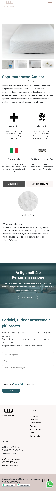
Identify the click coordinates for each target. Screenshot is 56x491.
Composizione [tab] (14, 184)
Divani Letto (35, 436)
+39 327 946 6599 (10, 465)
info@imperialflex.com (11, 459)
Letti (32, 433)
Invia (11, 391)
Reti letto (34, 426)
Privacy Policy (19, 384)
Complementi (35, 423)
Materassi (34, 416)
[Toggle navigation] (50, 4)
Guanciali (34, 419)
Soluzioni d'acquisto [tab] (40, 184)
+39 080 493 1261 (9, 462)
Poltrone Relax (36, 429)
